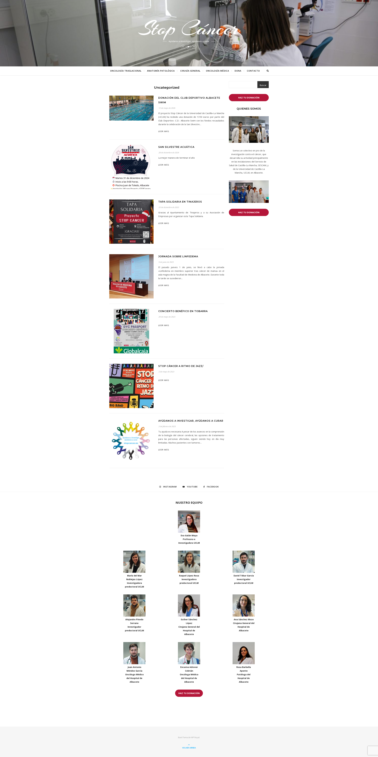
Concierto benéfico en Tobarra (183, 311)
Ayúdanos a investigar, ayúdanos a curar (190, 420)
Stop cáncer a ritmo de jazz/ (180, 366)
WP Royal (195, 737)
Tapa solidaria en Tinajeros (180, 201)
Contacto (253, 70)
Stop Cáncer (189, 28)
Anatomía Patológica (161, 70)
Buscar (263, 85)
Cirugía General (190, 70)
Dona (238, 70)
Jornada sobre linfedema (178, 256)
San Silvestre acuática (176, 147)
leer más (163, 131)
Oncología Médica (217, 70)
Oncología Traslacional (125, 70)
